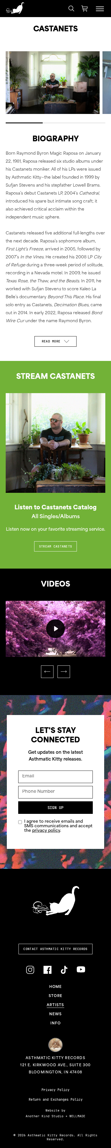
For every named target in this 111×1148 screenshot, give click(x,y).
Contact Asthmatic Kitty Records (55, 949)
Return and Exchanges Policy (56, 1099)
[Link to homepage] (15, 8)
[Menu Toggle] (100, 8)
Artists (55, 1005)
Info (55, 1023)
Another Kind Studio (44, 1116)
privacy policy (46, 831)
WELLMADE (77, 1116)
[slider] (50, 648)
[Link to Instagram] (30, 970)
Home (55, 987)
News (55, 1014)
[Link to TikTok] (64, 970)
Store (55, 996)
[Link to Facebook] (47, 970)
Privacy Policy (55, 1090)
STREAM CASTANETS (55, 546)
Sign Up (55, 807)
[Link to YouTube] (81, 969)
